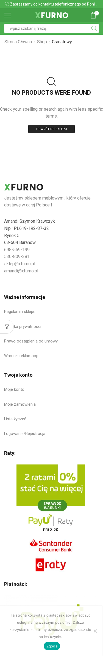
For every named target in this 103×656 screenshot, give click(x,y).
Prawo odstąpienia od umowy (31, 341)
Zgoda (51, 646)
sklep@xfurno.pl (19, 263)
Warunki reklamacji (21, 355)
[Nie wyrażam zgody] (95, 631)
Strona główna (18, 41)
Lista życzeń (15, 418)
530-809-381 (17, 256)
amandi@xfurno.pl (21, 270)
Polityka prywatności (22, 326)
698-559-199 (17, 249)
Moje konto (14, 389)
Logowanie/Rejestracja (24, 433)
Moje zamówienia (20, 404)
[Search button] (94, 28)
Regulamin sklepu (19, 311)
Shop (42, 41)
